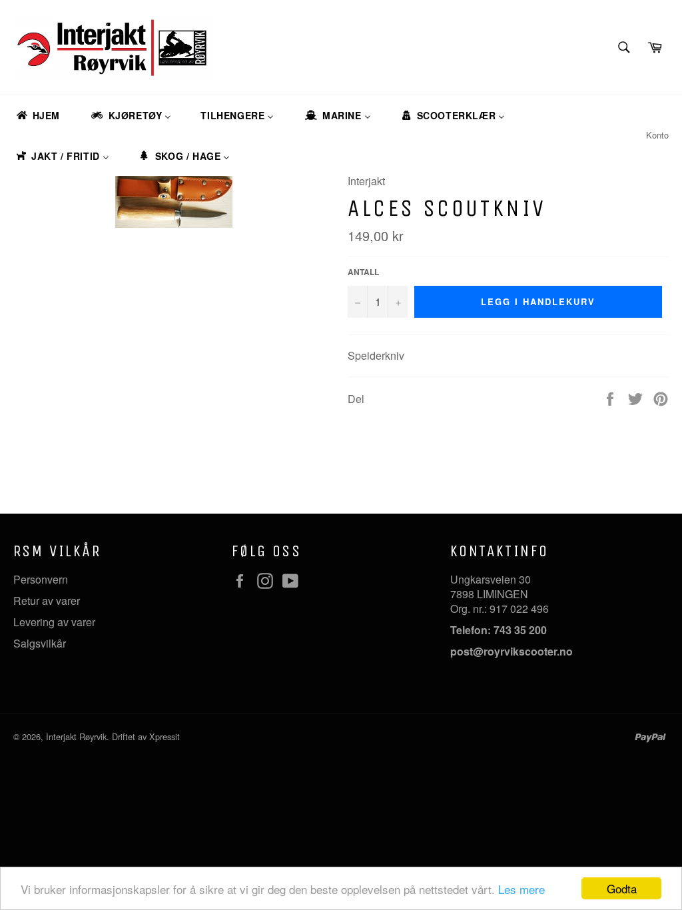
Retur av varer (46, 600)
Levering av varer (54, 622)
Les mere (521, 889)
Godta (622, 888)
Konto (657, 135)
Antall (363, 272)
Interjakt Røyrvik (76, 736)
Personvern (40, 579)
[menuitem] (37, 115)
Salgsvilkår (39, 643)
